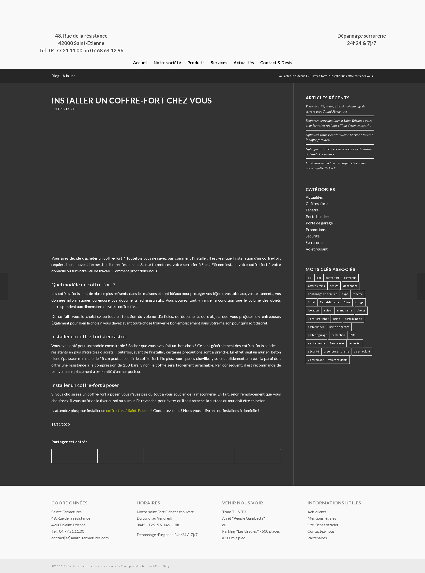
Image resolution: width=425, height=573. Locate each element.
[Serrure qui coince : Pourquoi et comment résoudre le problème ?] (421, 286)
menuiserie (344, 310)
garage (359, 302)
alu (319, 277)
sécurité (313, 351)
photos (361, 310)
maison (328, 310)
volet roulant (362, 351)
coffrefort (350, 277)
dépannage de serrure (322, 293)
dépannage (350, 285)
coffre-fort (332, 277)
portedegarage (317, 335)
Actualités (314, 197)
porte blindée (353, 318)
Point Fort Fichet (318, 318)
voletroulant (316, 359)
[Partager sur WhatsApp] (166, 456)
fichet (311, 302)
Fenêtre (312, 209)
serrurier (355, 343)
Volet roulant (317, 249)
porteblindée (316, 326)
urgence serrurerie (336, 351)
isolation (313, 310)
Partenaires (317, 537)
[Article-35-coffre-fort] (166, 186)
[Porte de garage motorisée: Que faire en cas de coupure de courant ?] (4, 286)
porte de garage (339, 326)
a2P (310, 277)
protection (338, 335)
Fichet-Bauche (329, 302)
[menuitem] (140, 63)
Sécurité (312, 236)
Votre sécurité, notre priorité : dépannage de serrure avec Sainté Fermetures (335, 108)
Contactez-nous (320, 531)
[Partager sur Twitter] (120, 456)
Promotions (316, 229)
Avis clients (316, 511)
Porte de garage (319, 222)
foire (347, 302)
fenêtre (358, 293)
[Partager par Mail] (257, 456)
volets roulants (338, 359)
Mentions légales (321, 518)
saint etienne (316, 343)
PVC (352, 335)
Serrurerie (314, 242)
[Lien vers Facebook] (53, 3)
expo (345, 293)
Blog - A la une (63, 75)
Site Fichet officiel (322, 524)
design (334, 285)
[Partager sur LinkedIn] (212, 456)
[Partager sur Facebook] (74, 456)
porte (336, 318)
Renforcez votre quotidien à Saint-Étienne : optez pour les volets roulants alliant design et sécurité (339, 123)
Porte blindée (317, 216)
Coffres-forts (63, 109)
